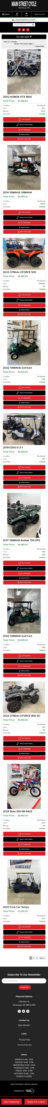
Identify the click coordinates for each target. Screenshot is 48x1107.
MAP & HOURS (40, 14)
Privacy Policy (24, 1039)
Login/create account (25, 20)
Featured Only (39, 46)
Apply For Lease (36, 1101)
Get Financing (11, 1101)
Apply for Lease (25, 139)
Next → (42, 958)
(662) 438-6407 (24, 1025)
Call (17, 15)
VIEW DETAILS (25, 134)
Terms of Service (24, 1045)
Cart (26, 15)
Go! (33, 25)
